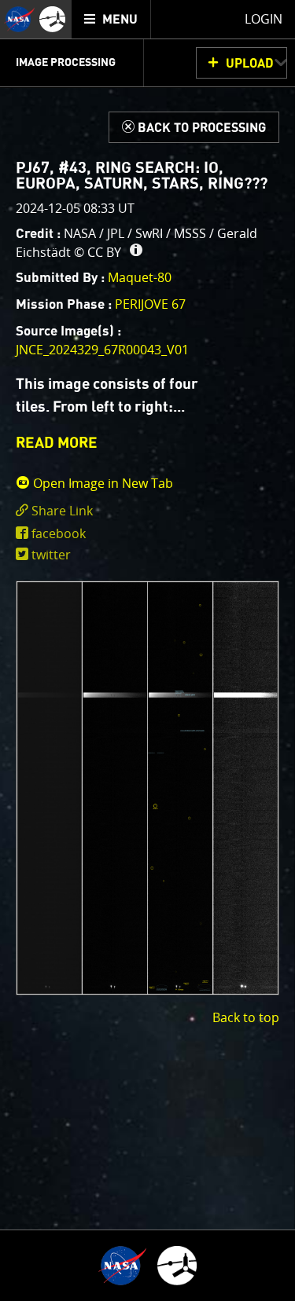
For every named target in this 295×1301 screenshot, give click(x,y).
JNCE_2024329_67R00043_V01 (102, 349)
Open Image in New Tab (101, 483)
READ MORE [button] (57, 443)
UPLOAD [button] (250, 63)
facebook (58, 533)
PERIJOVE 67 (150, 304)
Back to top (245, 1017)
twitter (51, 554)
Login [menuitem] (263, 18)
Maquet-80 (139, 277)
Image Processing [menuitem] (66, 62)
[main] (147, 650)
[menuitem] (111, 19)
